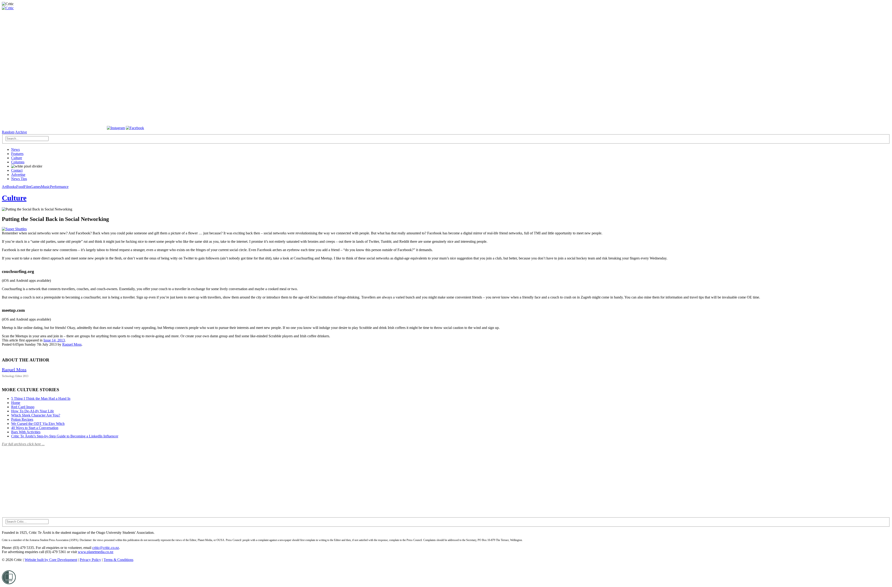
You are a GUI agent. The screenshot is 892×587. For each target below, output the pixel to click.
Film (27, 187)
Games (36, 187)
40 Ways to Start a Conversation (34, 428)
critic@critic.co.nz (105, 548)
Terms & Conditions (118, 560)
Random (8, 132)
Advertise (18, 175)
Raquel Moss (72, 344)
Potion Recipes (22, 419)
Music (45, 187)
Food (20, 187)
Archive (21, 132)
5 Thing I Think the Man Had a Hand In (40, 398)
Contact (17, 170)
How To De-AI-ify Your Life (32, 411)
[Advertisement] (37, 479)
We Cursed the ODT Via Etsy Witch (38, 424)
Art (4, 187)
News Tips (19, 179)
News (15, 149)
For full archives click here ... (23, 444)
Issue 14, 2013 (54, 340)
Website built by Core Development (51, 560)
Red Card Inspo (22, 407)
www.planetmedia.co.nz (95, 552)
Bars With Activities (25, 432)
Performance (59, 187)
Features (17, 154)
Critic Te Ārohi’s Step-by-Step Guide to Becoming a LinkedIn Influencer (64, 436)
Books (11, 187)
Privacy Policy (90, 560)
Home (15, 403)
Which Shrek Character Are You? (35, 415)
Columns (17, 162)
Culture (16, 158)
